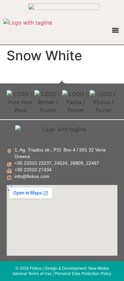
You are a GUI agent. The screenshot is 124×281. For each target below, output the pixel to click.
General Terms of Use (32, 273)
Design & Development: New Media (77, 268)
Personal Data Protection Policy (83, 273)
